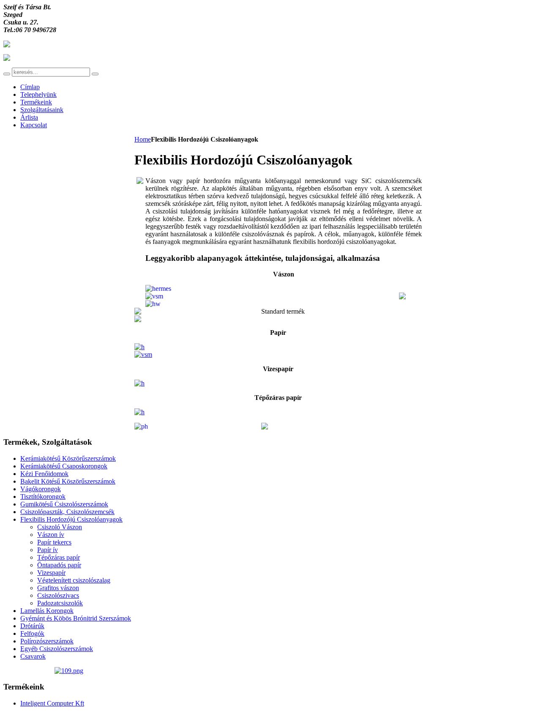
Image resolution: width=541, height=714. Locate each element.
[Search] (6, 74)
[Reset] (95, 74)
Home (142, 139)
